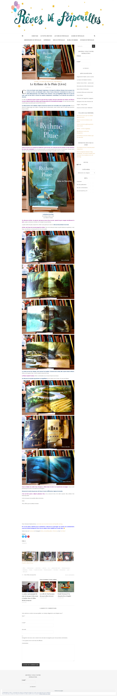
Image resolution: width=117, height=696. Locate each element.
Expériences (47, 40)
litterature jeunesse (48, 569)
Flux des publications (81, 184)
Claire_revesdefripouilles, (46, 531)
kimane (30, 569)
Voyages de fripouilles (87, 40)
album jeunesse (30, 568)
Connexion (79, 181)
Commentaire (25, 643)
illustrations (25, 569)
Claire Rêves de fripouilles (30, 574)
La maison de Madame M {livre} (84, 79)
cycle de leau (37, 568)
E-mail (24, 622)
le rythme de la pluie (38, 569)
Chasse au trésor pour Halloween (84, 107)
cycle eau (44, 568)
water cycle (25, 571)
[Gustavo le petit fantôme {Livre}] (65, 556)
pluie (68, 569)
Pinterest (55, 531)
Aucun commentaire (69, 575)
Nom (23, 616)
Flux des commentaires (82, 187)
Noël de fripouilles (59, 40)
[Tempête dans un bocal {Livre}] (48, 556)
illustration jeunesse (66, 568)
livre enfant (56, 569)
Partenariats (58, 81)
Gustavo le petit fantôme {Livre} (64, 561)
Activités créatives (46, 36)
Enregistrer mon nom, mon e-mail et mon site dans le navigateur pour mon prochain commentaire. (45, 637)
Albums (36, 81)
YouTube (63, 531)
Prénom (79, 56)
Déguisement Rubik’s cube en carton (85, 76)
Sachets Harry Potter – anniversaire (85, 83)
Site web (24, 629)
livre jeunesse (62, 569)
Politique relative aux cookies (44, 693)
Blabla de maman (72, 40)
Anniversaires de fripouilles (32, 40)
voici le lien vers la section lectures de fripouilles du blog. (49, 524)
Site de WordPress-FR (82, 190)
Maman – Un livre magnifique (83, 128)
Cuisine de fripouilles (77, 36)
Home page (35, 36)
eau (49, 568)
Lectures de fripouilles (62, 36)
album (24, 568)
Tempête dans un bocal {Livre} (46, 561)
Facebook (32, 531)
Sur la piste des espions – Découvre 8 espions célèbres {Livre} (30, 562)
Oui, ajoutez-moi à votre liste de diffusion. (33, 640)
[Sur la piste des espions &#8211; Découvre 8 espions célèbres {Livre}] (30, 556)
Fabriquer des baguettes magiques (85, 98)
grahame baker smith (56, 568)
